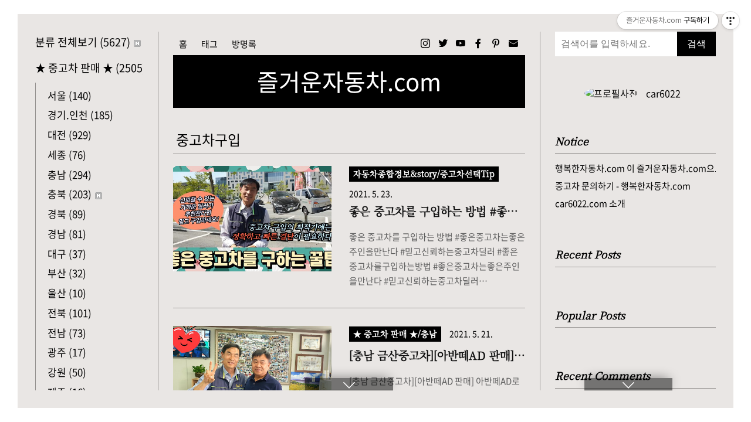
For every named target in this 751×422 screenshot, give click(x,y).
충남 (70, 174)
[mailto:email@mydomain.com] (513, 43)
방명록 (244, 44)
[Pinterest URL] (495, 43)
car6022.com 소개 (590, 203)
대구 (67, 253)
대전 (70, 134)
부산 (67, 273)
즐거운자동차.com (349, 81)
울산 (67, 292)
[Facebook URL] (478, 43)
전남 (67, 332)
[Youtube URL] (460, 43)
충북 (70, 193)
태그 (209, 44)
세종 (67, 154)
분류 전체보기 (82, 42)
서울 (70, 95)
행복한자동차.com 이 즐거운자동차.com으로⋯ (635, 168)
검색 (696, 44)
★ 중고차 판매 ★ (89, 68)
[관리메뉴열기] (730, 20)
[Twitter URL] (443, 43)
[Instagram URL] (425, 43)
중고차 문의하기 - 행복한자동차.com (623, 185)
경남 (67, 233)
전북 (70, 312)
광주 (67, 352)
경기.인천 (80, 114)
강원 (67, 372)
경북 (67, 213)
